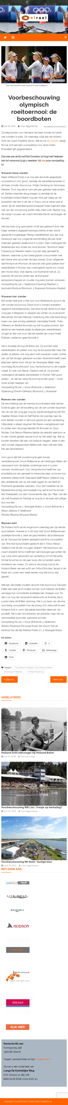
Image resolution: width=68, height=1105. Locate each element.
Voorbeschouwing (54, 126)
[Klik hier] (18, 949)
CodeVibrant (57, 1101)
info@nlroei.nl (43, 1059)
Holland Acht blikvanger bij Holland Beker (27, 752)
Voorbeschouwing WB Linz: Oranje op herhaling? (31, 807)
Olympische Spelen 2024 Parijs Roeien (34, 667)
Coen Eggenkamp (28, 126)
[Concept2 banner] (17, 910)
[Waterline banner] (17, 883)
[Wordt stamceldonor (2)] (18, 1003)
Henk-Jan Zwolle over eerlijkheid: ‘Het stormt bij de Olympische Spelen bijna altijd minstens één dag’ (60, 679)
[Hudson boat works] (17, 925)
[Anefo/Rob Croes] (34, 729)
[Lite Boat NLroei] (17, 897)
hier (43, 160)
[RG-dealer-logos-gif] (17, 1027)
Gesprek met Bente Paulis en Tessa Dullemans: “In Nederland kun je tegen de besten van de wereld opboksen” (12, 679)
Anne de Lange (28, 756)
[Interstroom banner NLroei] (17, 976)
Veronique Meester (13, 671)
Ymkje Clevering (36, 671)
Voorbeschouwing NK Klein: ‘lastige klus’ (26, 861)
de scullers (53, 140)
